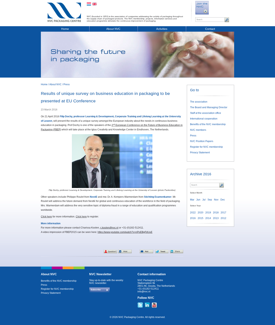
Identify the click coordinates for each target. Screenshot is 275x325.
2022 (193, 212)
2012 (223, 218)
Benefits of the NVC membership (208, 124)
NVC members (198, 130)
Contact (210, 28)
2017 (223, 212)
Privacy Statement (200, 152)
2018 (216, 212)
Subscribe (96, 290)
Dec (222, 199)
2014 (208, 218)
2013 (216, 218)
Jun (198, 199)
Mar (192, 199)
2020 (200, 212)
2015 (200, 218)
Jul (204, 199)
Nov (216, 199)
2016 (193, 218)
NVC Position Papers (201, 141)
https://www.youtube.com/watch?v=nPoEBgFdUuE (125, 232)
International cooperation (203, 118)
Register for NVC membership (206, 146)
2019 (208, 212)
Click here (46, 216)
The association (198, 101)
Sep (210, 199)
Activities (161, 28)
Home (65, 28)
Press (66, 84)
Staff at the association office (205, 113)
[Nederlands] (89, 4)
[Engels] (94, 4)
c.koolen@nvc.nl (109, 227)
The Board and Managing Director (208, 107)
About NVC (113, 28)
